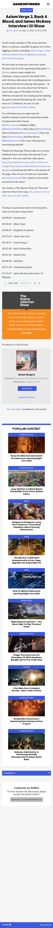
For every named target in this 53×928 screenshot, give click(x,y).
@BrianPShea (43, 129)
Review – (26, 689)
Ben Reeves (14, 31)
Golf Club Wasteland (12, 59)
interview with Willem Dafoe (20, 107)
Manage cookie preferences (27, 799)
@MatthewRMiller (12, 129)
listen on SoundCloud (26, 166)
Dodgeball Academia (35, 55)
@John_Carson (10, 125)
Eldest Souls (17, 55)
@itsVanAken (15, 137)
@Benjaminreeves (12, 141)
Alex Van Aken (14, 409)
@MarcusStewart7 (28, 133)
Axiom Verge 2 (37, 51)
